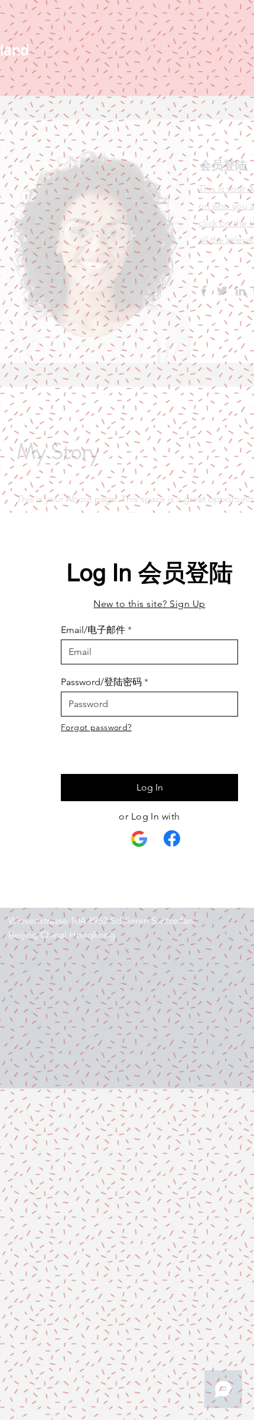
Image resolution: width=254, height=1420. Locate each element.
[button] (149, 603)
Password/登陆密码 (101, 682)
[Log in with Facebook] (172, 838)
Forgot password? (96, 727)
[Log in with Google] (139, 839)
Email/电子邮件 (93, 630)
